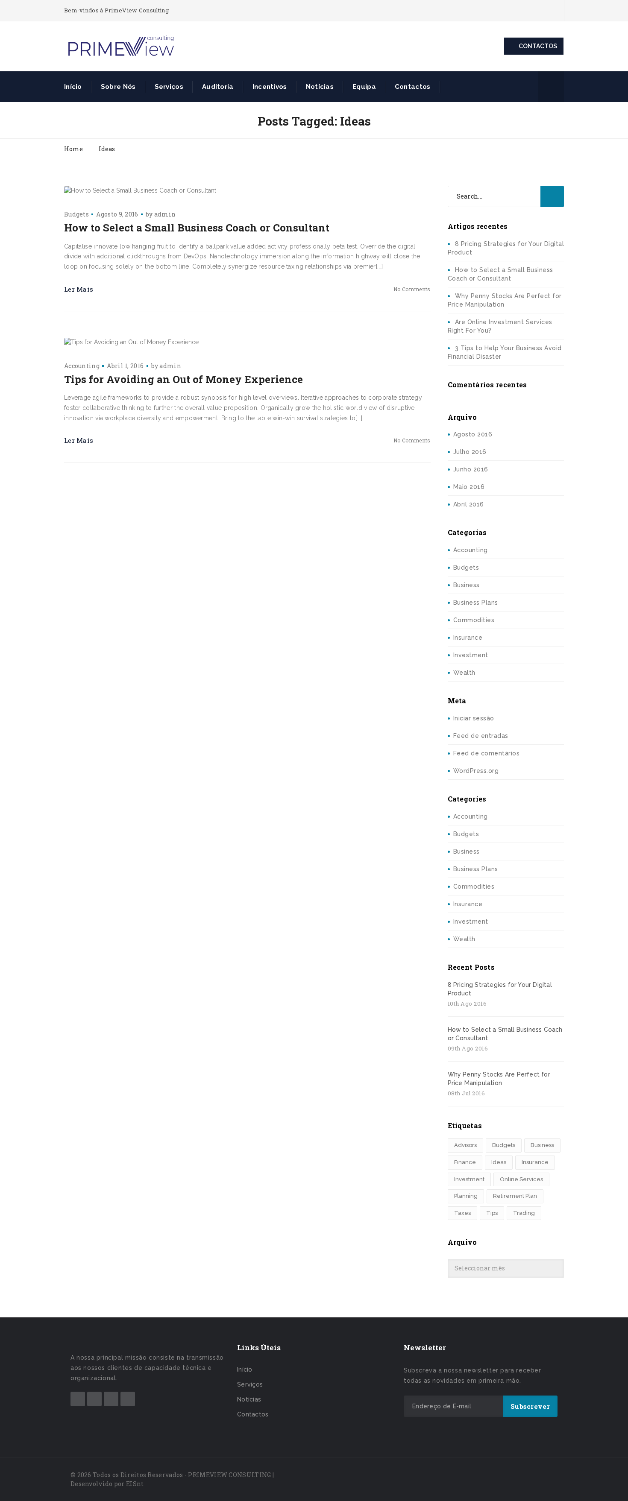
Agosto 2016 (473, 434)
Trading (524, 1213)
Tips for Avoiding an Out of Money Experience (183, 379)
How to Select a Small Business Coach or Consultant (196, 227)
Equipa (364, 87)
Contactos (413, 87)
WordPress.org (476, 770)
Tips (492, 1213)
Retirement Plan (515, 1196)
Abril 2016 (468, 504)
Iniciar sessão (473, 718)
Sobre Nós (118, 87)
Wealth (464, 672)
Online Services (521, 1179)
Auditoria (218, 87)
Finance (465, 1162)
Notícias (320, 87)
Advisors (465, 1145)
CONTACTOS (538, 46)
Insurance (468, 637)
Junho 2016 (470, 469)
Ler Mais (78, 289)
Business (466, 585)
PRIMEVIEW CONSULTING (229, 1475)
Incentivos (269, 87)
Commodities (474, 620)
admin (165, 214)
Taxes (462, 1213)
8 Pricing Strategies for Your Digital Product (500, 989)
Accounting (82, 366)
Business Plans (475, 602)
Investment (470, 655)
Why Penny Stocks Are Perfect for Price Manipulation (499, 1078)
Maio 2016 (469, 486)
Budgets (76, 214)
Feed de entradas (480, 735)
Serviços (169, 87)
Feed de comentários (486, 753)
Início (73, 87)
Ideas (498, 1162)
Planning (466, 1196)
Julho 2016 (470, 451)
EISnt (135, 1484)
